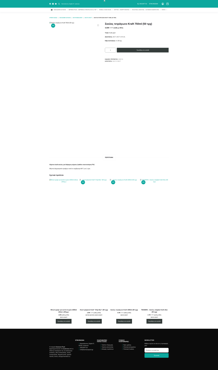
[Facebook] (50, 4)
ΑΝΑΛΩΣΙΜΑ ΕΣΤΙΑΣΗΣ (60, 9)
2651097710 (143, 4)
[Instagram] (53, 4)
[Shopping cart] (167, 4)
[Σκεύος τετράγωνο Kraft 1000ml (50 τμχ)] (124, 243)
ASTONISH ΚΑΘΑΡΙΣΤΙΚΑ (152, 9)
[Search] (59, 4)
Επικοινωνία (153, 4)
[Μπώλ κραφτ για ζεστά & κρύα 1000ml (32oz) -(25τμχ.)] (63, 243)
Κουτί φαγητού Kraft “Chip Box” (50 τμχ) (94, 310)
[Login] (163, 4)
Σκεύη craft (116, 61)
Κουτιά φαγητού (90, 315)
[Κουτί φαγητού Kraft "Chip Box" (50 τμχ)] (94, 243)
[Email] (56, 4)
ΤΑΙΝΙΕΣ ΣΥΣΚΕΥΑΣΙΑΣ (105, 9)
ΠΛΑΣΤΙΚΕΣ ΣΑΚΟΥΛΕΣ (138, 9)
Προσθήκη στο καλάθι (143, 50)
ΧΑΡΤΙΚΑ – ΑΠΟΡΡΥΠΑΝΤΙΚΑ (121, 9)
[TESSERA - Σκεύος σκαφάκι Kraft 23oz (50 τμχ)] (154, 243)
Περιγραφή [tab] (109, 157)
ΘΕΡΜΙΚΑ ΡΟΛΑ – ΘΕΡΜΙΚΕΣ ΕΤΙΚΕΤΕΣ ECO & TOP (82, 9)
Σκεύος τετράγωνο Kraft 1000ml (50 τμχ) (124, 310)
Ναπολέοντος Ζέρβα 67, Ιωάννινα (70, 4)
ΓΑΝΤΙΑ (163, 9)
